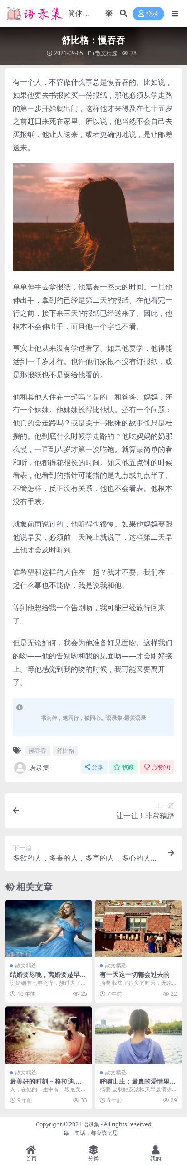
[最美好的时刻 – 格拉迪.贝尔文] (48, 1035)
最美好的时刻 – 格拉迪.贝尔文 (46, 1085)
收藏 (128, 767)
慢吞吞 (37, 750)
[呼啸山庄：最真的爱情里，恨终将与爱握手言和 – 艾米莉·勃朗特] (138, 1035)
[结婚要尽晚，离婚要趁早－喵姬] (48, 928)
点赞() (161, 767)
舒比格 (65, 750)
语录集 (39, 767)
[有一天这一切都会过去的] (138, 928)
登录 (152, 13)
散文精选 (106, 53)
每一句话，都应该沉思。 (93, 1133)
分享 (97, 767)
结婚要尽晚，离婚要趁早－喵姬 (48, 978)
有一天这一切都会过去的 (135, 974)
